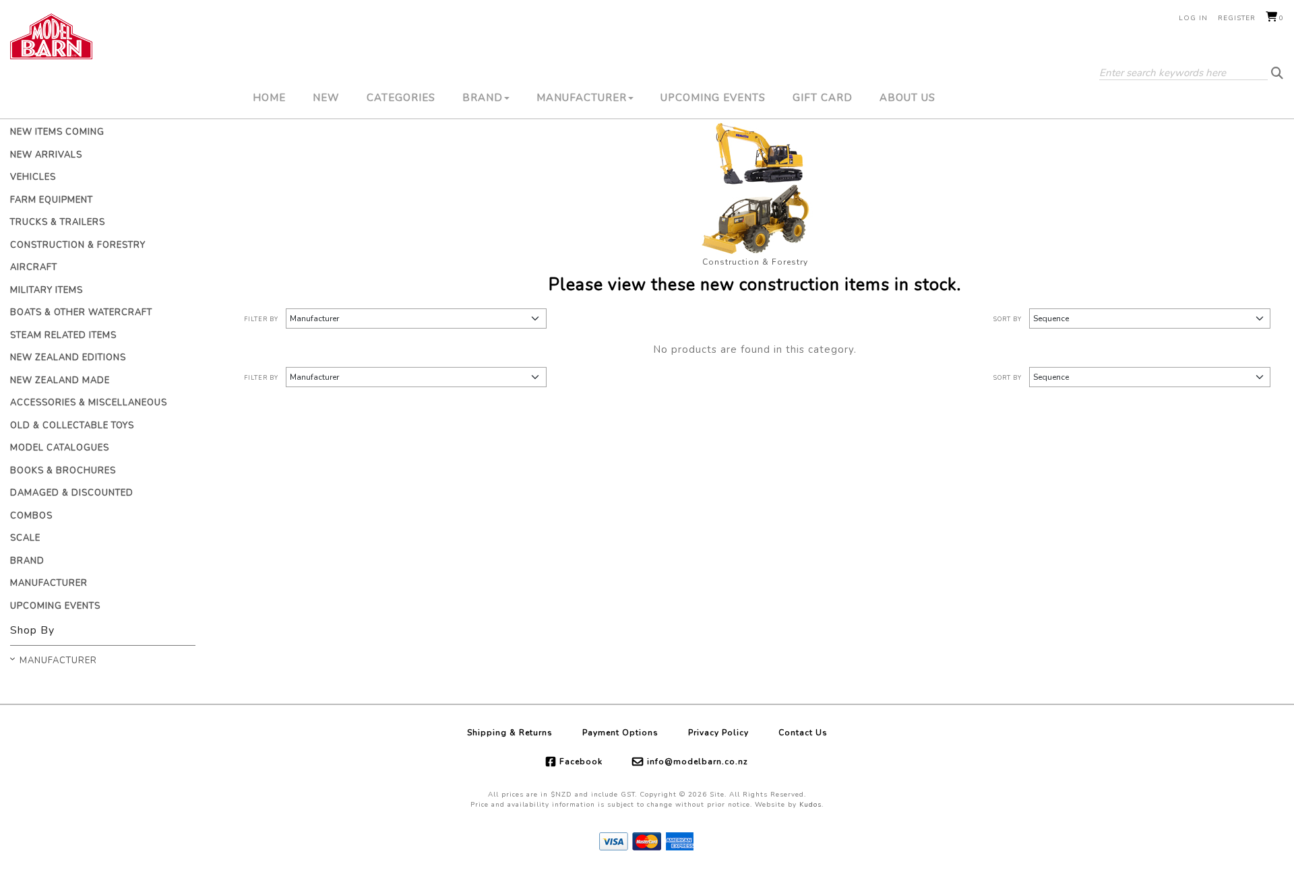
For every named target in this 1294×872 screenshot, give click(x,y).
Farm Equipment (51, 200)
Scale (25, 538)
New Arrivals (46, 155)
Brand (482, 97)
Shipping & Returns (510, 732)
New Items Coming (57, 132)
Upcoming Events (713, 97)
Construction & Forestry (78, 245)
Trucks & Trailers (57, 222)
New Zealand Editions (68, 357)
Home (269, 97)
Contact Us (803, 732)
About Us (907, 97)
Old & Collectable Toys (72, 426)
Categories (401, 97)
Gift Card (823, 97)
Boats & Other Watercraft (81, 312)
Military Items (46, 290)
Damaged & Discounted (71, 493)
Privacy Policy (718, 732)
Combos (31, 516)
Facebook (581, 761)
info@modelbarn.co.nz (697, 761)
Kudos (810, 804)
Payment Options (620, 732)
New (326, 97)
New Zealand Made (60, 380)
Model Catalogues (59, 448)
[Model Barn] (51, 36)
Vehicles (33, 177)
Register (1237, 18)
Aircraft (33, 267)
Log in (1193, 18)
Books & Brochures (63, 471)
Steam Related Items (63, 335)
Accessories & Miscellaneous (88, 403)
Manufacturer (581, 97)
